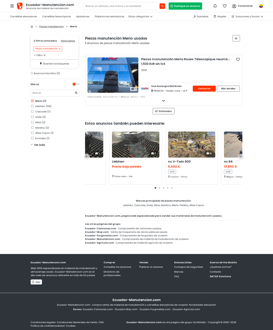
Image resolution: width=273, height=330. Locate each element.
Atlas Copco (196, 205)
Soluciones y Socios (247, 16)
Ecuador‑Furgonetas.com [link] (155, 309)
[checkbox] (238, 59)
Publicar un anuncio (151, 266)
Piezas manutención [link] (46, 48)
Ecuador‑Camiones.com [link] (98, 309)
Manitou (166, 205)
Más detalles (228, 88)
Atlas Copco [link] (44, 133)
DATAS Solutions (220, 276)
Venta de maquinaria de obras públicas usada (138, 232)
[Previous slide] (87, 157)
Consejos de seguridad (188, 266)
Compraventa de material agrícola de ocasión (144, 242)
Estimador (165, 111)
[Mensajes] (215, 5)
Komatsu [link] (42, 138)
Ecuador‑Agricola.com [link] (186, 309)
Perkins (184, 205)
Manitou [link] (42, 127)
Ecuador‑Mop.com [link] (126, 309)
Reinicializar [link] (68, 40)
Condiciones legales (43, 322)
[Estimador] (236, 38)
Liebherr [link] (43, 106)
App (37, 282)
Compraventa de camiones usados (139, 228)
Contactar (204, 88)
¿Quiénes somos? (221, 266)
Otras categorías (138, 16)
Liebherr (128, 205)
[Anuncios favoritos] (224, 5)
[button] (155, 188)
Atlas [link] (40, 122)
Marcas (178, 271)
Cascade (139, 205)
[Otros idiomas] (261, 6)
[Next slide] (241, 157)
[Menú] (12, 5)
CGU (101, 322)
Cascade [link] (43, 111)
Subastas (202, 16)
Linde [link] (40, 117)
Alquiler (221, 16)
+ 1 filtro (38, 55)
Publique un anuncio (186, 6)
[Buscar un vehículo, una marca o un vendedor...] (162, 6)
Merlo (40, 101)
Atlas (157, 205)
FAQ (176, 276)
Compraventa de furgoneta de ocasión (144, 235)
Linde (150, 205)
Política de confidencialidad (48, 325)
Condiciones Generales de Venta (77, 322)
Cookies (71, 325)
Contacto (215, 271)
